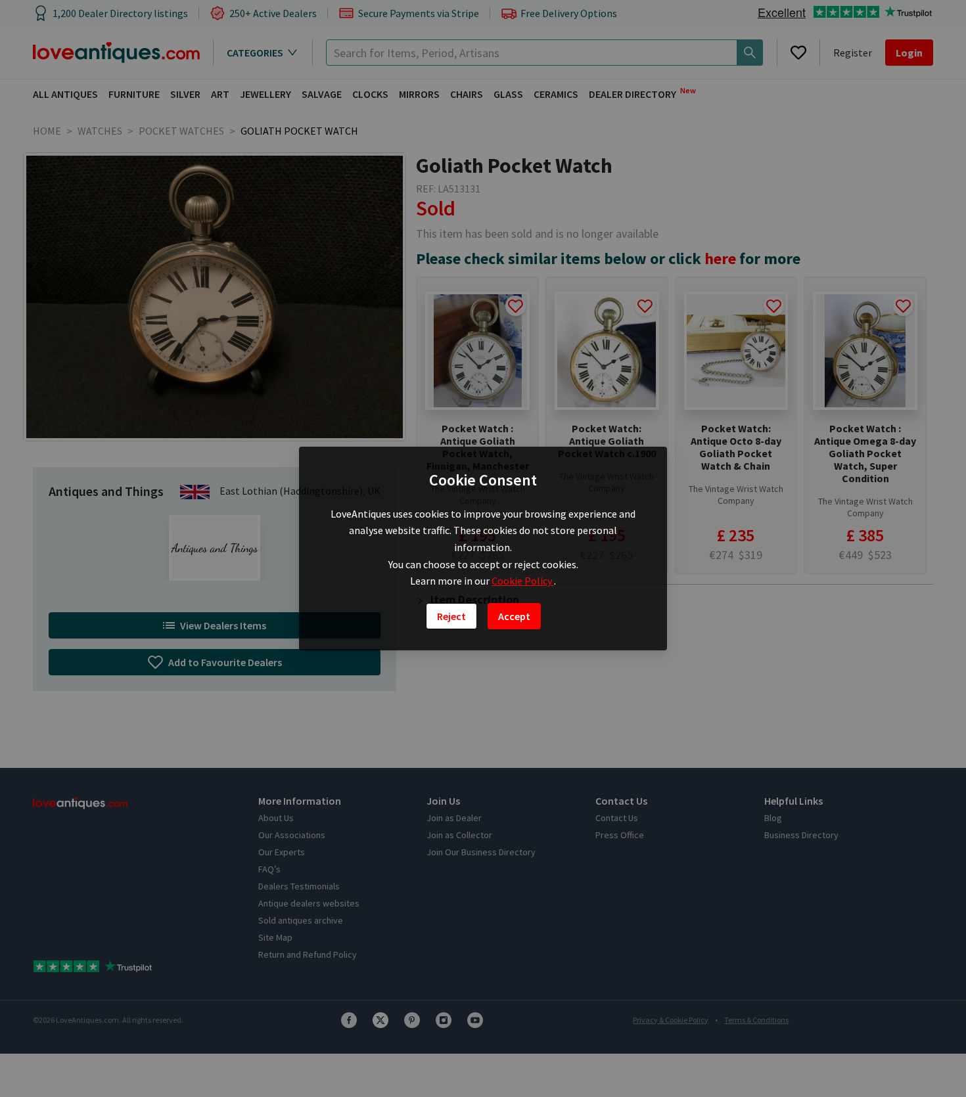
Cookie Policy (523, 580)
